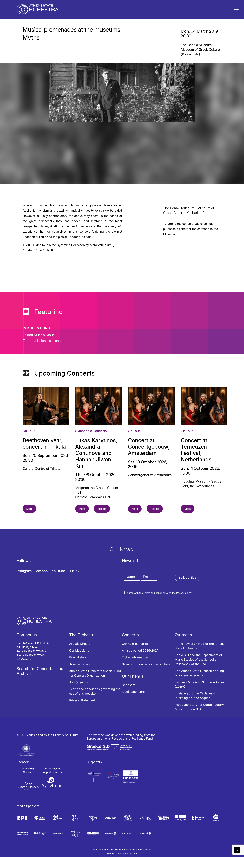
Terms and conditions (155, 592)
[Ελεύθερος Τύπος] (198, 818)
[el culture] (215, 818)
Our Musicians (79, 650)
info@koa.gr (24, 659)
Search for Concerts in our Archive (41, 671)
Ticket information (135, 657)
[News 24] (57, 833)
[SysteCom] (51, 782)
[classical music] (128, 833)
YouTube (58, 571)
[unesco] (131, 776)
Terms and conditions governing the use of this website (94, 691)
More (29, 508)
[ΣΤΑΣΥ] (128, 818)
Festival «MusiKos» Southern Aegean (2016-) (200, 684)
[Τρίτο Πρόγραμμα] (75, 818)
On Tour (29, 431)
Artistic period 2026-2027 (140, 650)
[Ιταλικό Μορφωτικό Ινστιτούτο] (113, 776)
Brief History (78, 657)
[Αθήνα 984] (75, 833)
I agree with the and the (158, 592)
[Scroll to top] (237, 850)
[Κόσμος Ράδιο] (92, 818)
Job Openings (79, 682)
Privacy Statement (82, 700)
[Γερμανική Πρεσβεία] (95, 776)
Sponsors (128, 685)
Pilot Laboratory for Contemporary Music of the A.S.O (199, 707)
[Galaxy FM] (180, 818)
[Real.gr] (40, 833)
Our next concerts (135, 643)
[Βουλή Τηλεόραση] (110, 818)
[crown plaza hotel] (28, 786)
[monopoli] (145, 833)
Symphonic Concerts (91, 431)
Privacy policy (184, 592)
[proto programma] (40, 818)
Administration (79, 664)
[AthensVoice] (92, 833)
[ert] (22, 818)
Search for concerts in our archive (146, 664)
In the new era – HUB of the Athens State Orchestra (199, 646)
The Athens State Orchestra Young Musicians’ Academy (199, 673)
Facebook (42, 571)
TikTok (74, 571)
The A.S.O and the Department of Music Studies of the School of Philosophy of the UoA (198, 659)
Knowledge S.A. (129, 853)
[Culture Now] (163, 818)
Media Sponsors (133, 691)
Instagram (24, 571)
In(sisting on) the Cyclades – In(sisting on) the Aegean (195, 696)
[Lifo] (145, 818)
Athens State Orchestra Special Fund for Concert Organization (95, 673)
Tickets (101, 508)
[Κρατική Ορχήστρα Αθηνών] (38, 9)
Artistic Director (80, 643)
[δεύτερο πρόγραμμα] (57, 818)
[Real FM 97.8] (22, 833)
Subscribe (187, 577)
